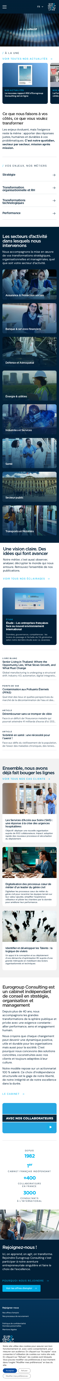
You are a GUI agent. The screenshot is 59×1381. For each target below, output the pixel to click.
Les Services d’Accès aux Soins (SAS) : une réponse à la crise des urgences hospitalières (29, 823)
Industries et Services (18, 430)
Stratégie (8, 174)
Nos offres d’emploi (10, 1312)
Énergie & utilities (16, 396)
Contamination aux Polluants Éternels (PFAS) (25, 691)
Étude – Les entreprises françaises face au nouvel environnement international (27, 626)
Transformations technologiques (13, 201)
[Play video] (50, 1127)
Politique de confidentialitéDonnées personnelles (14, 1324)
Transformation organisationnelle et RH (18, 189)
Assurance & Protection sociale (24, 295)
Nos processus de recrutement (15, 1316)
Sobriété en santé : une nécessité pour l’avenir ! (26, 736)
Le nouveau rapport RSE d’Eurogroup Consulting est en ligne (24, 94)
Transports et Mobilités (19, 531)
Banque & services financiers (23, 329)
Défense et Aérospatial (19, 362)
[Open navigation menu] (4, 7)
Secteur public (14, 497)
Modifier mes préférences (17, 1376)
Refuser (24, 1370)
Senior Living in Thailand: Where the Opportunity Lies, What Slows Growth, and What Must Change (29, 665)
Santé (9, 463)
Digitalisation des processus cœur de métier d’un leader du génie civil (28, 885)
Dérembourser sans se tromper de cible (27, 713)
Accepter (10, 1370)
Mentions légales (9, 1329)
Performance (11, 213)
